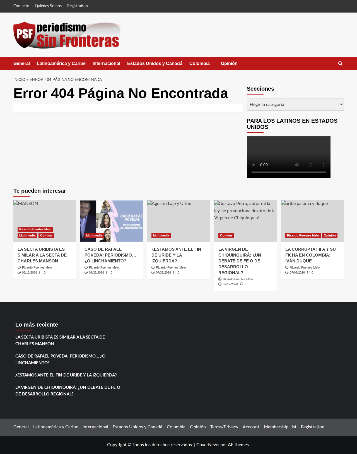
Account (251, 427)
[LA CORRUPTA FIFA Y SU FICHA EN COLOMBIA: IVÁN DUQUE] (312, 221)
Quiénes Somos (48, 6)
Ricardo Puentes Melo (35, 229)
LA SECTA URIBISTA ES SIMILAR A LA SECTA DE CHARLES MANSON (42, 255)
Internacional (106, 63)
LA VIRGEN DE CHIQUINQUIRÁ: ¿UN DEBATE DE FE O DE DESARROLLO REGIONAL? (239, 261)
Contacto (21, 6)
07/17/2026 (230, 284)
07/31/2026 (96, 272)
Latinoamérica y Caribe (61, 63)
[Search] (340, 64)
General (21, 63)
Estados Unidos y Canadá (154, 63)
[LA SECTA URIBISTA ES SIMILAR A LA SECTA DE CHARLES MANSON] (44, 221)
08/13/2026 (29, 272)
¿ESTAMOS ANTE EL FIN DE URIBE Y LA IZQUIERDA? (176, 255)
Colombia (205, 65)
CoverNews (207, 445)
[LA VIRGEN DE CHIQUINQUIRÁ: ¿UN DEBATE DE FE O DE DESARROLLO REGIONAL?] (245, 221)
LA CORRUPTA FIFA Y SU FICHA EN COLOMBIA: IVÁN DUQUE (310, 255)
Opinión (235, 65)
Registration (77, 6)
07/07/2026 (297, 272)
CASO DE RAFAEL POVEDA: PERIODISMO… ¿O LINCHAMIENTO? (110, 255)
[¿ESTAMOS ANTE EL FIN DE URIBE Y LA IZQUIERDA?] (178, 221)
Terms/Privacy (224, 427)
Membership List (280, 427)
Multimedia (27, 235)
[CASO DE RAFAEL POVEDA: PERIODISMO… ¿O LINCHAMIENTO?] (111, 221)
